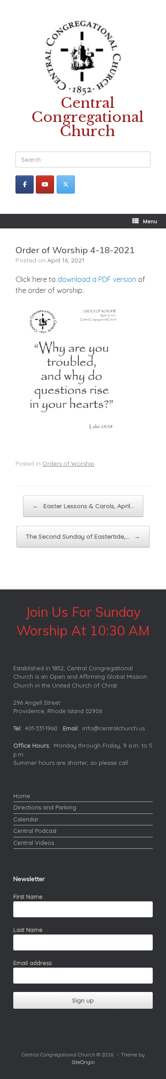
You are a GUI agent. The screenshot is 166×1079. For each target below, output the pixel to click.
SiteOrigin (83, 1062)
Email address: (33, 962)
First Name (27, 896)
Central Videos (33, 842)
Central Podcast (35, 830)
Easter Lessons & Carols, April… (83, 506)
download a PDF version (97, 279)
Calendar (26, 819)
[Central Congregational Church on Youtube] (45, 184)
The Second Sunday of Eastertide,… (83, 536)
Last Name (27, 929)
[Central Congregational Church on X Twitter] (66, 184)
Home (21, 795)
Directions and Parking (44, 807)
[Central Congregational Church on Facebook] (24, 184)
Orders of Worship (68, 463)
